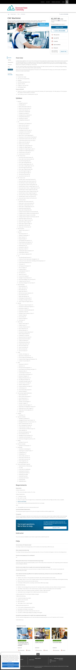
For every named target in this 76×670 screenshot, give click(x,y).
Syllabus (19, 98)
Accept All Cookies (10, 663)
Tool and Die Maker (57, 642)
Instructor (10, 64)
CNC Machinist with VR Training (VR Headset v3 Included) (23, 644)
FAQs (9, 66)
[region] (10, 660)
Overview (9, 57)
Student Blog (61, 659)
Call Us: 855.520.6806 (63, 14)
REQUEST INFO (63, 51)
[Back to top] (38, 658)
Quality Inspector (39, 642)
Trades (18, 14)
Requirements (10, 62)
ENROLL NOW (59, 27)
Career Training (31, 659)
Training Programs (13, 14)
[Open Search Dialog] (67, 2)
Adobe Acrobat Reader (22, 501)
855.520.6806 (10, 74)
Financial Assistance (53, 660)
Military (51, 659)
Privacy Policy (39, 667)
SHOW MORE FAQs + (20, 619)
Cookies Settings (10, 666)
